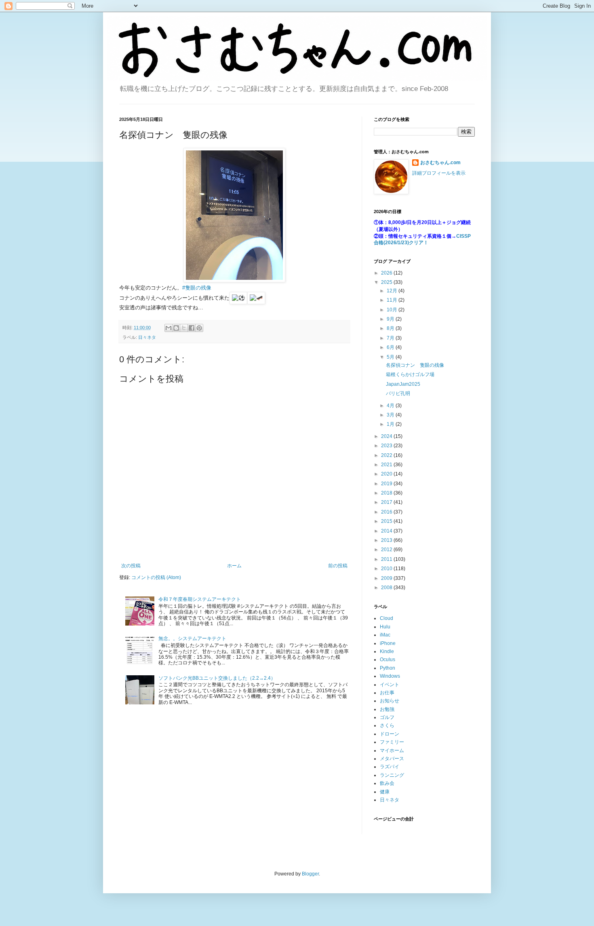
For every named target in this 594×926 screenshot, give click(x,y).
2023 (387, 445)
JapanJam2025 (403, 384)
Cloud (386, 618)
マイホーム (392, 750)
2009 (387, 578)
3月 (391, 415)
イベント (389, 684)
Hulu (385, 627)
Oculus (387, 659)
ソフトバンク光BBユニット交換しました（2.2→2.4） (217, 678)
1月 (391, 424)
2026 (387, 273)
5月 (391, 357)
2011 (387, 559)
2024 (387, 436)
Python (387, 668)
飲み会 (387, 783)
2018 (387, 493)
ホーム (234, 566)
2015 (387, 521)
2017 (387, 502)
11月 (392, 300)
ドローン (389, 734)
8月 (391, 328)
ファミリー (392, 742)
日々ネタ (147, 337)
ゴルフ (387, 717)
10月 (392, 310)
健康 (385, 792)
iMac (385, 635)
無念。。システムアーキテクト (192, 638)
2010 (387, 568)
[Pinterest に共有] (199, 328)
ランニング (392, 775)
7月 (391, 338)
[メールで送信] (168, 328)
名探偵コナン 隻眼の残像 (415, 365)
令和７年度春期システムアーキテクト (199, 599)
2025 (387, 282)
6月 (391, 347)
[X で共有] (184, 328)
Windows (390, 676)
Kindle (387, 651)
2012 (387, 549)
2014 (387, 531)
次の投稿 (131, 566)
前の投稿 (338, 566)
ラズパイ (389, 767)
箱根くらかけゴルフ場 (410, 374)
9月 (391, 319)
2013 (387, 540)
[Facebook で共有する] (191, 328)
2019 (387, 483)
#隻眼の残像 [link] (196, 288)
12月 (392, 291)
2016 (387, 512)
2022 (387, 455)
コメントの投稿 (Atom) (156, 577)
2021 (387, 464)
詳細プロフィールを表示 (439, 173)
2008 (387, 587)
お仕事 (387, 693)
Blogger (310, 874)
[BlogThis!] (176, 328)
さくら (387, 725)
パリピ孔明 (398, 393)
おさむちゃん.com (440, 162)
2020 (387, 474)
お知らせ (389, 701)
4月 (391, 405)
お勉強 (387, 709)
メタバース (392, 758)
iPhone (388, 643)
